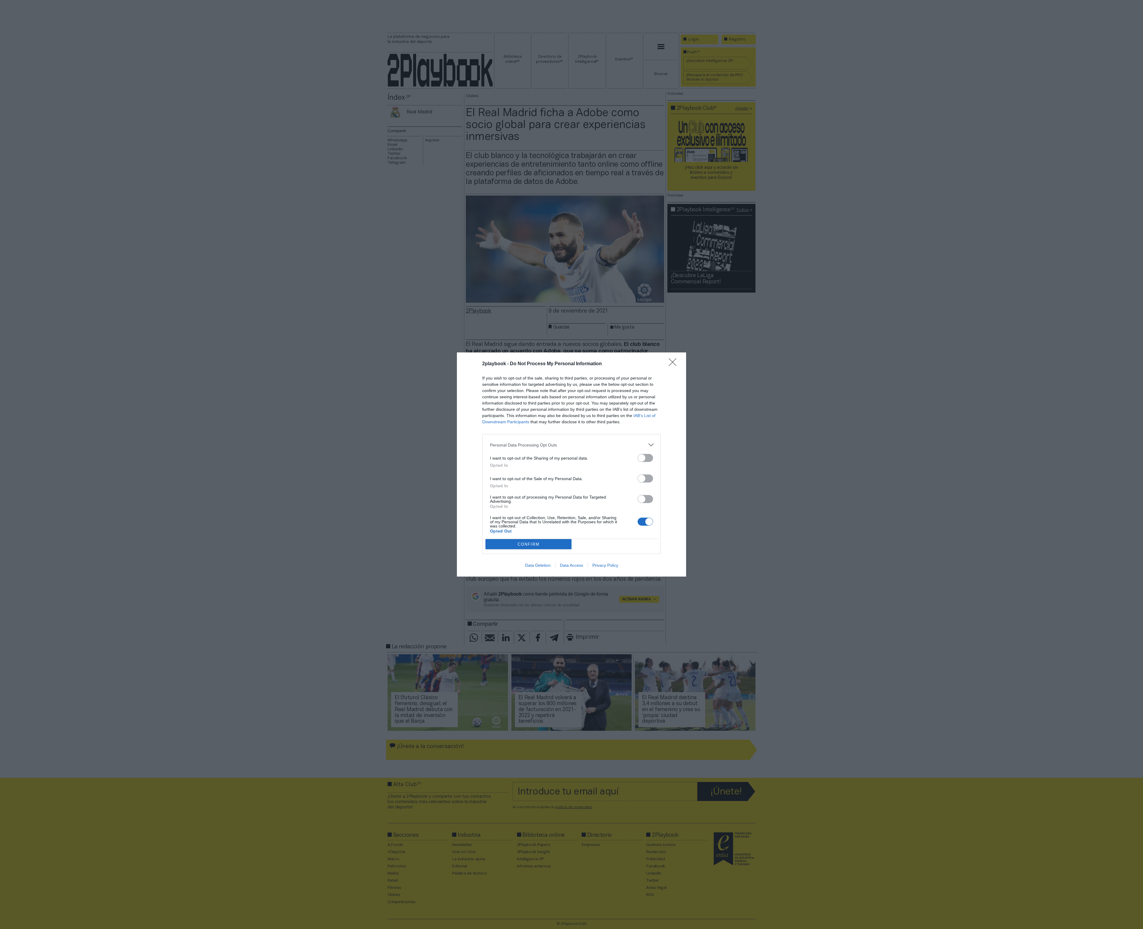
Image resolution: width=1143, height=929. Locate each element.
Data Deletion (538, 565)
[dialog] (571, 464)
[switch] (645, 458)
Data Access (571, 565)
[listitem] (571, 445)
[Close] (674, 364)
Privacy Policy (605, 565)
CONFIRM (529, 544)
